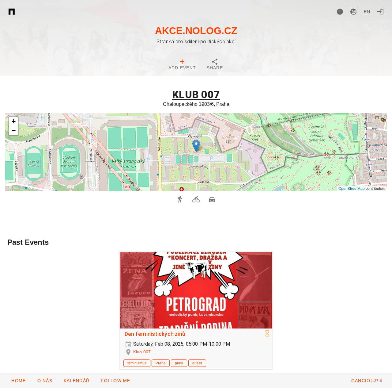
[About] (340, 11)
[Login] (380, 11)
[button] (196, 146)
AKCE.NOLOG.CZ (196, 30)
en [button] (367, 11)
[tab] (182, 65)
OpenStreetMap (351, 188)
